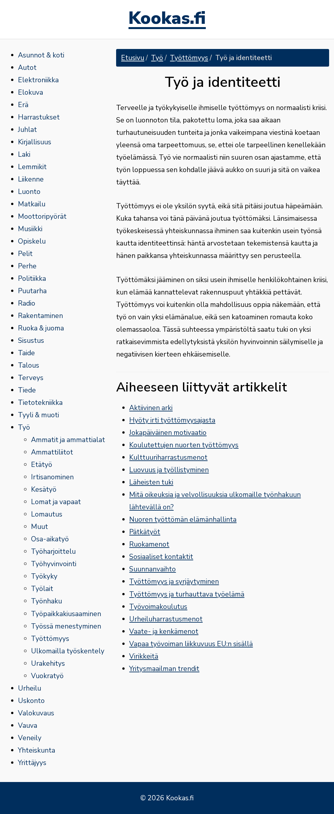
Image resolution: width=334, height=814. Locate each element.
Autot (27, 67)
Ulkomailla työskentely (67, 651)
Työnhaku (46, 601)
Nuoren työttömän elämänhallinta (182, 519)
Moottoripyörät (42, 216)
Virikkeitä (143, 656)
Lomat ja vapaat (56, 501)
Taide (26, 353)
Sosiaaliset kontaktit (161, 556)
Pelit (25, 253)
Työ (24, 427)
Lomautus (46, 514)
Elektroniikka (38, 80)
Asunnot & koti (41, 55)
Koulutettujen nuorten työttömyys (183, 445)
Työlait (42, 588)
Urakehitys (48, 663)
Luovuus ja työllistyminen (169, 469)
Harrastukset (39, 117)
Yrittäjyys (32, 762)
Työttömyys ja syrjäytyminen (174, 581)
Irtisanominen (52, 477)
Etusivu (132, 57)
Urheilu (29, 688)
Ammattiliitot (52, 452)
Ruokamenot (149, 544)
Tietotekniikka (40, 402)
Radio (26, 303)
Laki (24, 154)
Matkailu (31, 204)
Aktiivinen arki (151, 407)
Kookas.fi (167, 19)
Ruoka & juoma (41, 328)
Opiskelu (32, 241)
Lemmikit (32, 166)
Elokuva (30, 92)
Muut (39, 526)
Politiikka (32, 278)
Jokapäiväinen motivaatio (167, 432)
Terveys (30, 377)
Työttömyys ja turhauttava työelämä (186, 594)
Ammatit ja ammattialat (68, 439)
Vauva (27, 725)
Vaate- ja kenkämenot (163, 631)
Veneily (29, 737)
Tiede (27, 390)
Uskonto (31, 700)
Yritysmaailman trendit (164, 668)
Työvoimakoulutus (158, 606)
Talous (28, 365)
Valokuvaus (36, 713)
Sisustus (31, 340)
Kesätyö (43, 489)
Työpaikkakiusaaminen (66, 613)
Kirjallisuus (34, 142)
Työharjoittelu (53, 551)
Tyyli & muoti (38, 415)
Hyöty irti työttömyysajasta (172, 420)
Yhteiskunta (36, 750)
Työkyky (44, 576)
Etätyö (41, 464)
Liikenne (31, 179)
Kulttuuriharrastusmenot (168, 457)
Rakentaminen (40, 315)
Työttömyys (50, 638)
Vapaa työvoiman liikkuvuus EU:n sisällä (191, 643)
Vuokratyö (47, 675)
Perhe (27, 266)
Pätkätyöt (144, 531)
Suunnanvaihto (152, 569)
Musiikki (30, 228)
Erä (23, 104)
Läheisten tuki (151, 482)
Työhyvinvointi (53, 563)
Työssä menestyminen (66, 626)
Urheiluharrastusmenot (166, 619)
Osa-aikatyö (50, 539)
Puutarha (32, 290)
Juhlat (27, 129)
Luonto (29, 191)
